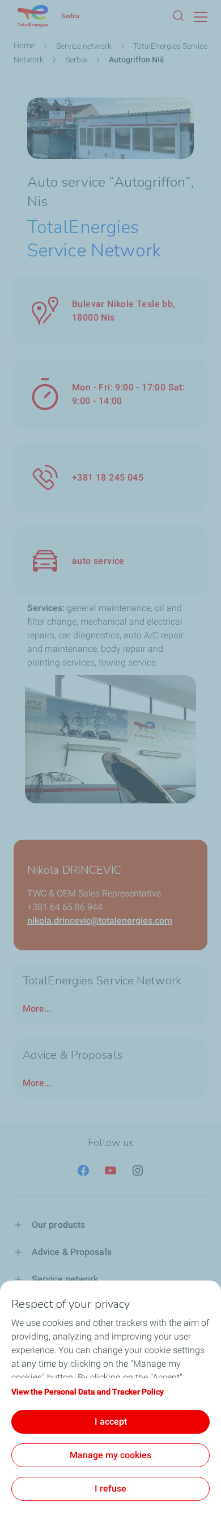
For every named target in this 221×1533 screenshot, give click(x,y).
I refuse (110, 1488)
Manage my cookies (110, 1455)
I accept (111, 1421)
